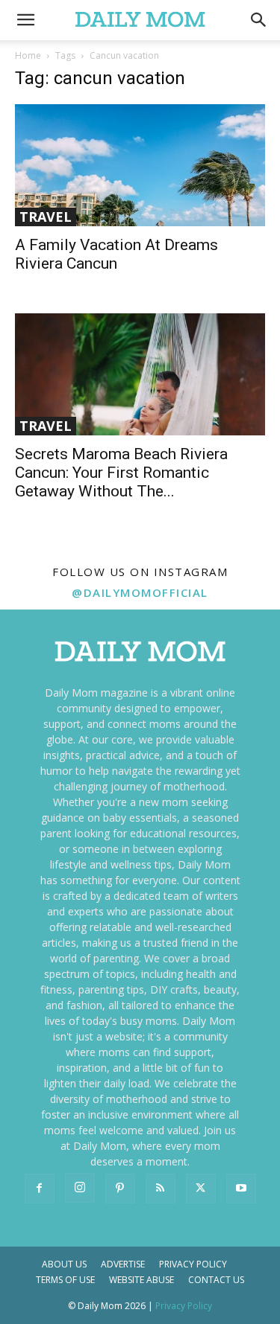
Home (28, 55)
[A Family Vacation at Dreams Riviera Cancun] (140, 165)
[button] (259, 20)
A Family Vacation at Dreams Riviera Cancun (116, 254)
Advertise (123, 1264)
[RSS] (160, 1188)
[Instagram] (80, 1188)
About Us (64, 1264)
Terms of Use (65, 1279)
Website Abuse (141, 1279)
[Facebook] (40, 1188)
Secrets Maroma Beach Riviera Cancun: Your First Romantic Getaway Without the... (121, 472)
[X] (201, 1188)
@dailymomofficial (140, 592)
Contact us (216, 1279)
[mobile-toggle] (25, 20)
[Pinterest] (120, 1188)
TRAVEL (45, 217)
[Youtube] (241, 1188)
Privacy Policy (193, 1264)
